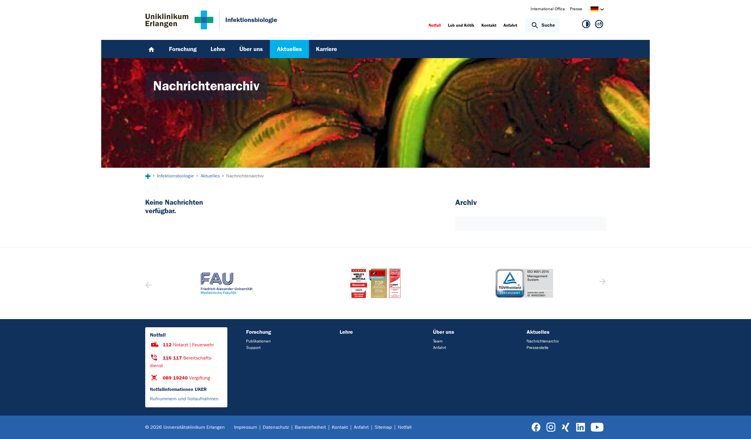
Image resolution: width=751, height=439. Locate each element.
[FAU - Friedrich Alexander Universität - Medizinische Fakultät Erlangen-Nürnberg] (227, 283)
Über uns (443, 332)
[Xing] (565, 427)
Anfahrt (439, 347)
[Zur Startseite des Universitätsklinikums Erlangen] (179, 20)
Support (253, 347)
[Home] (151, 49)
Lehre (346, 332)
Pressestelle (538, 347)
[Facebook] (536, 427)
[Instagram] (551, 427)
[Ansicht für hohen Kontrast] (586, 25)
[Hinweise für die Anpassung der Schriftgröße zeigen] (599, 25)
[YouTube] (597, 427)
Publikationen (258, 341)
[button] (602, 283)
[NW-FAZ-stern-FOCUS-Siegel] (375, 283)
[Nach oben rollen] (739, 427)
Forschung (258, 332)
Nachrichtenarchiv (543, 341)
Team (437, 341)
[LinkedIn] (580, 427)
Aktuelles (538, 332)
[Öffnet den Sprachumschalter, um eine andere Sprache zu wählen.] (594, 10)
